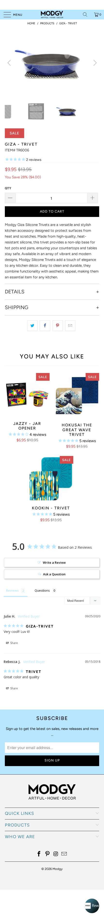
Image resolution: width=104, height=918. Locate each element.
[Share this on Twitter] (32, 325)
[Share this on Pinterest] (57, 325)
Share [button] (13, 643)
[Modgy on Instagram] (56, 854)
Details (14, 292)
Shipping (16, 307)
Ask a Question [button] (54, 574)
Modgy (57, 869)
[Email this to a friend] (70, 325)
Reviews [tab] (12, 590)
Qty (8, 188)
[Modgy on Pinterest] (47, 854)
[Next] (94, 62)
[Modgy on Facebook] (39, 854)
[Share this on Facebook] (45, 325)
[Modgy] (52, 14)
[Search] (86, 14)
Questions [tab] (42, 590)
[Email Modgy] (64, 854)
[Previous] (10, 62)
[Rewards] (92, 906)
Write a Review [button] (54, 562)
